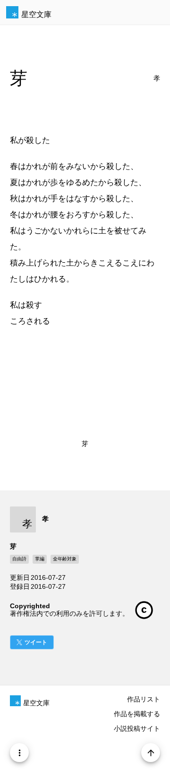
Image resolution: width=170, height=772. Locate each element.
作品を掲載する (137, 714)
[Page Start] (150, 752)
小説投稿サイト (137, 728)
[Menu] (19, 752)
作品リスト (143, 699)
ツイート (36, 642)
